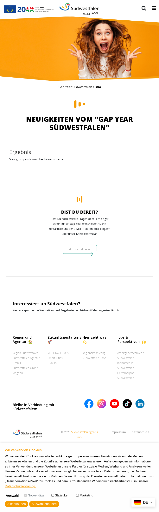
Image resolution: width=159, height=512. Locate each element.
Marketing (86, 495)
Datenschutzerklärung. (20, 486)
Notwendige (36, 495)
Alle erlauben (16, 504)
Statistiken (62, 495)
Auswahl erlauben (44, 504)
